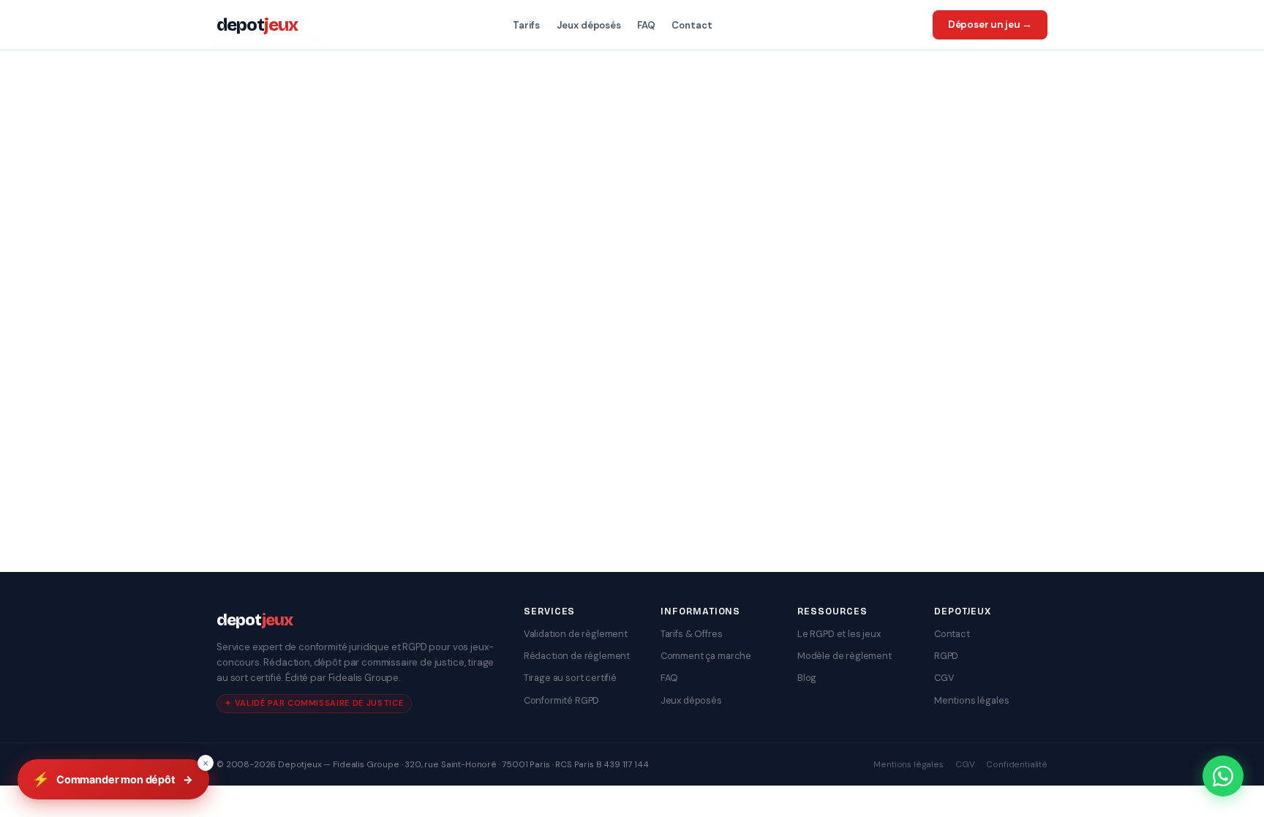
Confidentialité (1016, 764)
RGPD (946, 656)
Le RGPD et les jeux (839, 634)
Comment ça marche (706, 656)
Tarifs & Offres (692, 634)
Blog (806, 677)
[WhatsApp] (1223, 776)
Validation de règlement (576, 634)
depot (257, 25)
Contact (692, 25)
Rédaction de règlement (577, 656)
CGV (944, 677)
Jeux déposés (589, 25)
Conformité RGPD (562, 700)
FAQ (646, 25)
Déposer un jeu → (990, 24)
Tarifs (526, 25)
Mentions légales (971, 700)
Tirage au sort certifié (570, 677)
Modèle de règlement (844, 656)
